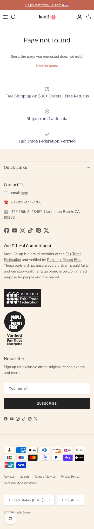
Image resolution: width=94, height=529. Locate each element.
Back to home (47, 66)
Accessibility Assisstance (20, 483)
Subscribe (47, 403)
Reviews (9, 477)
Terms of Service (44, 477)
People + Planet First (64, 259)
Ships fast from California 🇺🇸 (47, 5)
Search (24, 477)
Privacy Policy (70, 477)
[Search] (16, 17)
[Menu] (5, 17)
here (24, 192)
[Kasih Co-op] (47, 17)
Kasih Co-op (22, 512)
